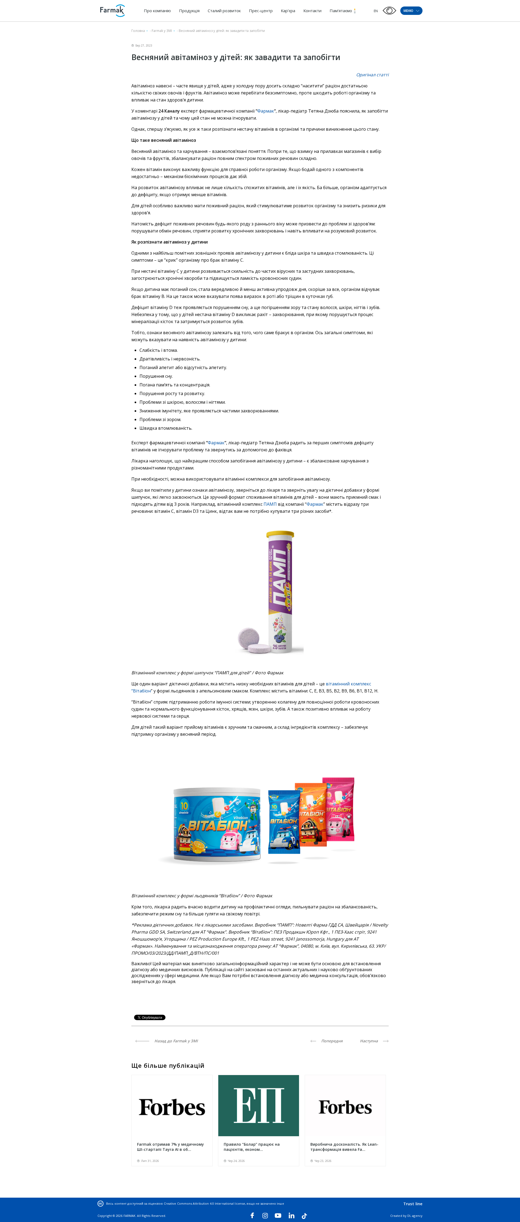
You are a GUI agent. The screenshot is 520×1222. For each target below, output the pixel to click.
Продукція (189, 10)
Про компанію (157, 10)
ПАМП (271, 504)
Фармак (265, 111)
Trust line (412, 1203)
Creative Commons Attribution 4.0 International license (204, 1203)
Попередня (331, 1040)
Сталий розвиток (224, 10)
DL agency (414, 1216)
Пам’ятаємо (341, 10)
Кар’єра (288, 10)
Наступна (369, 1040)
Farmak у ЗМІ (162, 30)
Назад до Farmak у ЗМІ (175, 1040)
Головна (138, 30)
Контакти (312, 10)
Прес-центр (261, 10)
